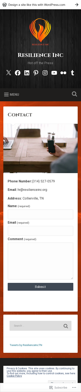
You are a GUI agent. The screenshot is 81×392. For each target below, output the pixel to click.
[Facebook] (17, 72)
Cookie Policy (14, 375)
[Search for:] (41, 326)
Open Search (73, 94)
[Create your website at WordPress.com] (40, 4)
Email (18, 222)
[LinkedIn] (26, 72)
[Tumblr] (72, 72)
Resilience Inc (40, 55)
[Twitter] (8, 72)
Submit (40, 287)
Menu (14, 95)
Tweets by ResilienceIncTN (26, 345)
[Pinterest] (36, 72)
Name (19, 206)
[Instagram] (45, 72)
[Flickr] (63, 72)
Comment (22, 239)
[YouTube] (54, 72)
